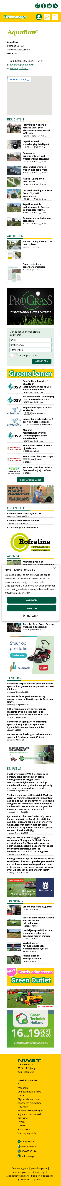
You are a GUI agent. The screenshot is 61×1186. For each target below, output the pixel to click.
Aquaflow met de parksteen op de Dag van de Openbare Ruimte (36, 207)
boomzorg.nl (40, 1171)
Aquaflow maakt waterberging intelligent (36, 143)
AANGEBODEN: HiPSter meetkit (23, 520)
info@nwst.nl (28, 1141)
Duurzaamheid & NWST (30, 1091)
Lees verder (24, 592)
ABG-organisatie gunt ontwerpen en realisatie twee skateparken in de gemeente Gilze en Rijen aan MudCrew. (27, 711)
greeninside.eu (25, 1179)
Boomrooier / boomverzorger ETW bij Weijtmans (38, 458)
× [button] (54, 568)
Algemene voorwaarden (30, 1114)
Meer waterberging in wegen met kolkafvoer (35, 168)
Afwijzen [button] (31, 608)
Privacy (21, 1121)
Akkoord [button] (31, 600)
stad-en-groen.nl (21, 1171)
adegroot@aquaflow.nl (22, 64)
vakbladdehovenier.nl (17, 1175)
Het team (23, 1106)
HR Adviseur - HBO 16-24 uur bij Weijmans (37, 447)
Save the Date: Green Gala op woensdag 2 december (38, 625)
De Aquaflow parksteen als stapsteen (37, 219)
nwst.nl (39, 1179)
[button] (30, 616)
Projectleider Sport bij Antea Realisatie (38, 409)
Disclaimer (23, 1117)
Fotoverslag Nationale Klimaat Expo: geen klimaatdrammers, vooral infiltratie (36, 129)
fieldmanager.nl (20, 1168)
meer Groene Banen (30, 479)
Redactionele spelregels (31, 1110)
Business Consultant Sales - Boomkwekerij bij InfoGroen (37, 469)
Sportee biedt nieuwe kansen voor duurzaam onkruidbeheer (38, 920)
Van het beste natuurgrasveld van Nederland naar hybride (35, 945)
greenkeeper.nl (39, 1168)
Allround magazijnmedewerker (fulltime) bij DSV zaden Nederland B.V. (35, 434)
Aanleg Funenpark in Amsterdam (33, 180)
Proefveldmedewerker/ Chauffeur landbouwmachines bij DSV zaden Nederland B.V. (37, 385)
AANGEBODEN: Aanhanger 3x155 (24, 513)
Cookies (22, 1125)
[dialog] (31, 593)
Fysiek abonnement (28, 1080)
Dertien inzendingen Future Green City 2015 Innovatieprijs (37, 193)
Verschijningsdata (27, 1132)
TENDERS (14, 678)
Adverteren (24, 1129)
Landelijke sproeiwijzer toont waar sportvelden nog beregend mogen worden (38, 933)
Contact (22, 1095)
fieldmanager (28, 1155)
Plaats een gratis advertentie (22, 527)
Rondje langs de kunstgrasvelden (32, 957)
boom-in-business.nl (42, 1175)
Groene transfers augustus (37, 906)
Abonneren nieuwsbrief (30, 1102)
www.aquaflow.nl (19, 68)
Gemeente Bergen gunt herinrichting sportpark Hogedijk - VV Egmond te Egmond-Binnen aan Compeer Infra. (26, 724)
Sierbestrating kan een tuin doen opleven (37, 243)
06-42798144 (28, 1151)
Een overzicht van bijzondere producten (34, 265)
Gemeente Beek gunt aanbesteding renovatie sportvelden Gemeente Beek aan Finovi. (30, 699)
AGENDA (13, 556)
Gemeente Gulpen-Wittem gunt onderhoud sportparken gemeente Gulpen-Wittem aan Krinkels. (30, 686)
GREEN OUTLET (18, 508)
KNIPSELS (14, 768)
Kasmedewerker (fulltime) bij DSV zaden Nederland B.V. (38, 398)
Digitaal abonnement (29, 1099)
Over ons (23, 1084)
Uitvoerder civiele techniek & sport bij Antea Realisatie (38, 420)
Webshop (23, 1087)
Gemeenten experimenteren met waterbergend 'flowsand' (36, 156)
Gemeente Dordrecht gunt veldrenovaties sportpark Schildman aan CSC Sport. (29, 736)
